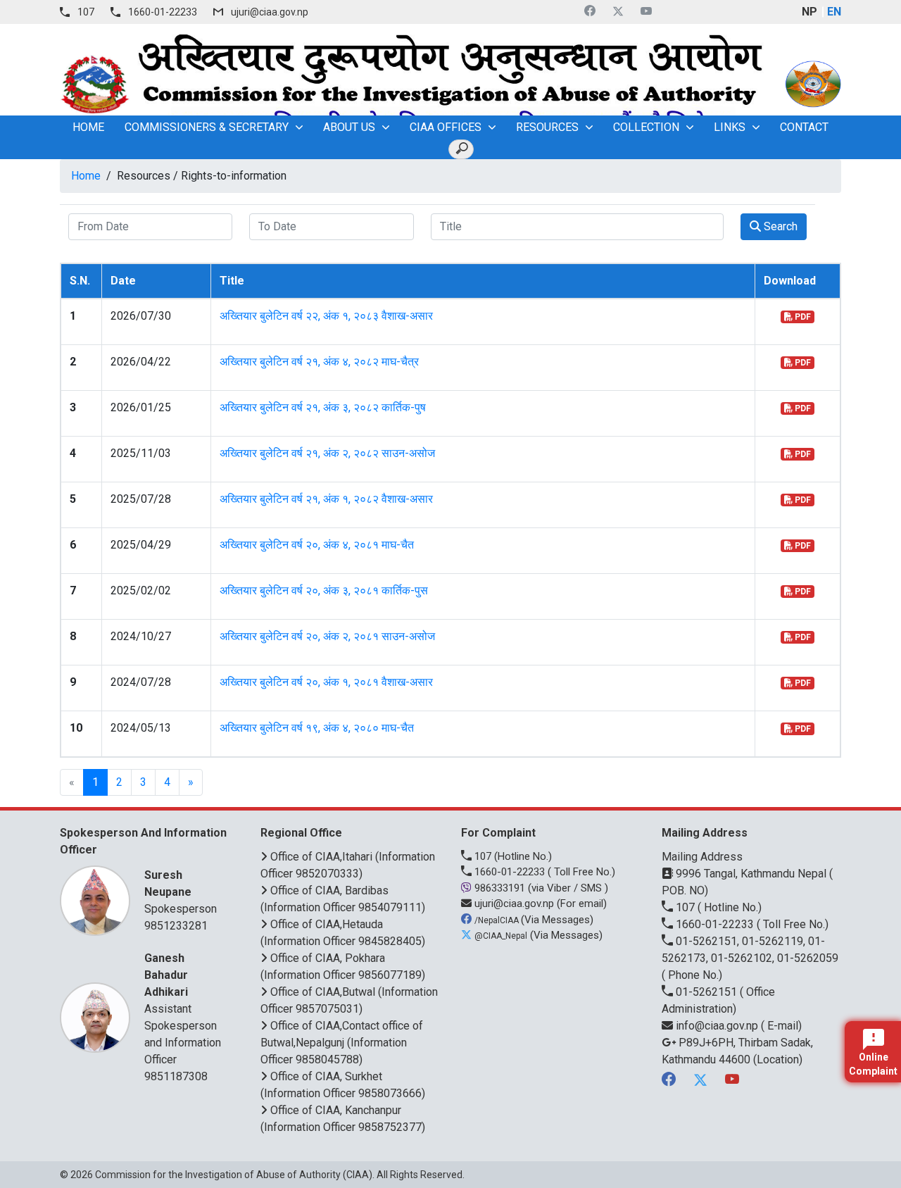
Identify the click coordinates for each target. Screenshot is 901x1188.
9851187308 (176, 1076)
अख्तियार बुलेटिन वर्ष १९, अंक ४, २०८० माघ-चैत (317, 727)
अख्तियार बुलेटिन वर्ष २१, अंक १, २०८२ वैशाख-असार (326, 499)
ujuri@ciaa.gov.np (269, 12)
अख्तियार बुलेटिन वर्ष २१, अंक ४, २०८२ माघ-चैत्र (319, 361)
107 (85, 12)
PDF (802, 317)
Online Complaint (873, 1064)
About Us (349, 127)
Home (86, 175)
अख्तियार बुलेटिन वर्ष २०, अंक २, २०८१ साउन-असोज (327, 636)
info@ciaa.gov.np (717, 1025)
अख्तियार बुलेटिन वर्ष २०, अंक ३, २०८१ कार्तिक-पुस (324, 590)
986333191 (500, 888)
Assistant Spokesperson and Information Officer (182, 1008)
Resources (547, 127)
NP (809, 11)
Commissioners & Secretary (207, 127)
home (88, 127)
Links (729, 127)
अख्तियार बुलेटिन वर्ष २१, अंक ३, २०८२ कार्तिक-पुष (323, 407)
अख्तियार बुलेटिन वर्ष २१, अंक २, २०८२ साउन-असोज (327, 453)
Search (779, 226)
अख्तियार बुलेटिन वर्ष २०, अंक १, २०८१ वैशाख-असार (326, 682)
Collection (646, 127)
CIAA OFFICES (445, 127)
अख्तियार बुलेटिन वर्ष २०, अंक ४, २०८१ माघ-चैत (317, 544)
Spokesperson (180, 891)
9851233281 (176, 925)
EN (834, 11)
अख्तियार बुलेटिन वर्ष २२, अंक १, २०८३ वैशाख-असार (326, 316)
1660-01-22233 (162, 12)
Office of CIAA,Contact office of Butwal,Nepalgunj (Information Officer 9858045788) (341, 1042)
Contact (804, 127)
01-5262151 (706, 992)
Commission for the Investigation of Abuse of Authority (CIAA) (233, 1174)
